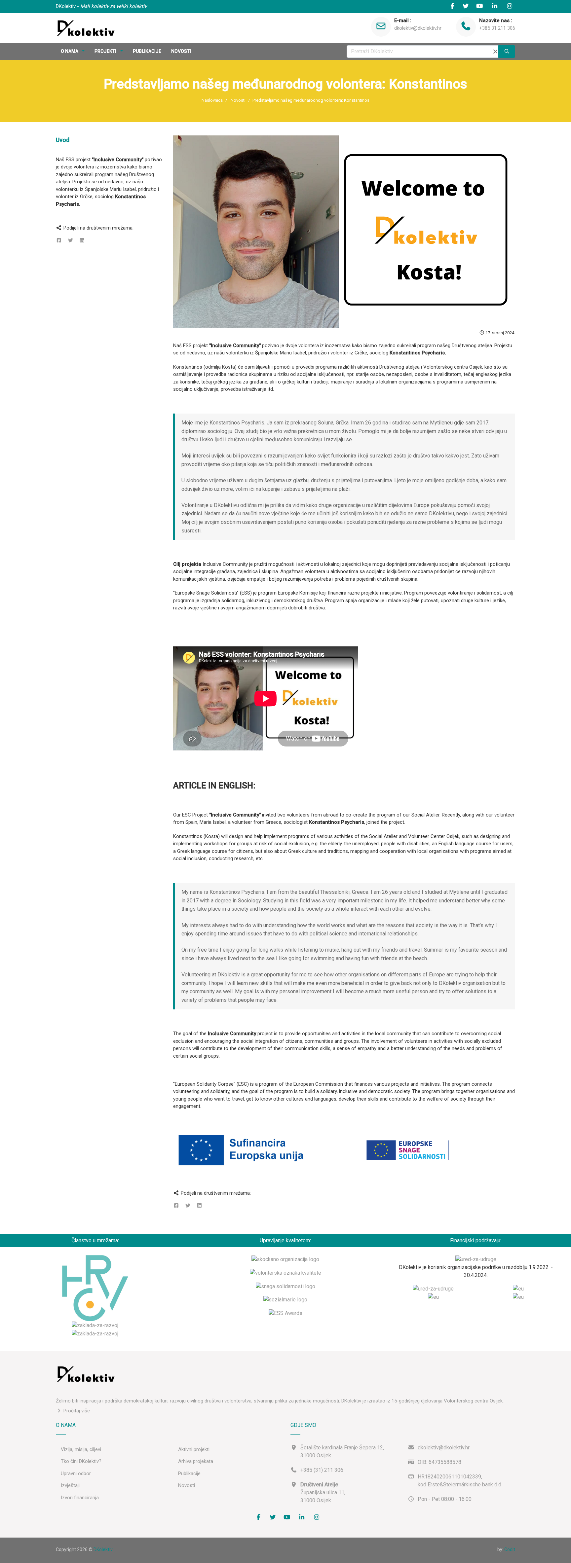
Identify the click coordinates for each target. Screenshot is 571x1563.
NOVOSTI (181, 51)
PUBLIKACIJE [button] (147, 51)
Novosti (238, 100)
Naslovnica (212, 100)
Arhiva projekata (195, 1461)
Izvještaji (70, 1485)
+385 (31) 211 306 (321, 1470)
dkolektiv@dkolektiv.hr (417, 28)
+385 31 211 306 (497, 28)
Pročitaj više (76, 1411)
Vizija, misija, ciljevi (81, 1449)
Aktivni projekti (193, 1449)
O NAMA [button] (70, 51)
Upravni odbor (76, 1473)
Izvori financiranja (80, 1498)
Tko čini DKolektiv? (81, 1461)
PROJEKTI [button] (106, 51)
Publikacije (189, 1473)
